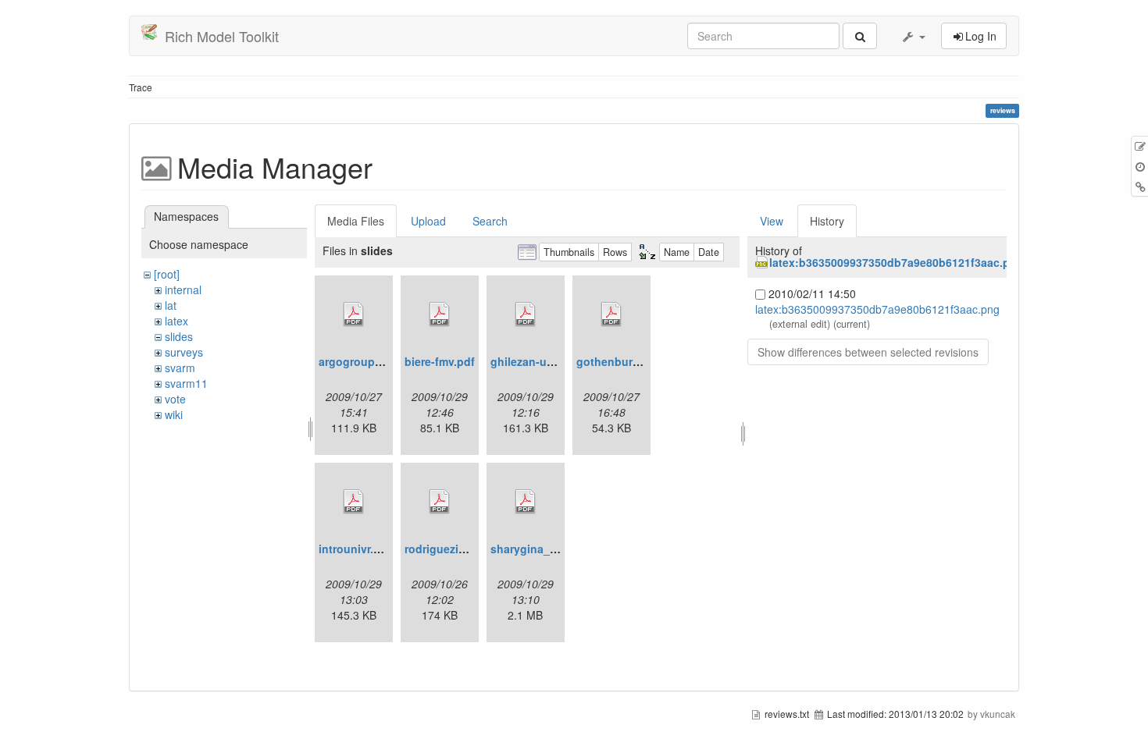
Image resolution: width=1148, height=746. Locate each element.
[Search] (860, 36)
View (771, 221)
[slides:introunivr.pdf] (354, 502)
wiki (174, 414)
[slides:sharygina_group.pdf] (525, 502)
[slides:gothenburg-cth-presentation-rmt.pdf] (611, 314)
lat (170, 305)
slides (179, 336)
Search (490, 221)
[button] (913, 35)
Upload (428, 221)
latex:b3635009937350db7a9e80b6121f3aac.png (896, 262)
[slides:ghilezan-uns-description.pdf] (525, 314)
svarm (180, 367)
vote (175, 399)
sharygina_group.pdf (546, 548)
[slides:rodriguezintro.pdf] (440, 502)
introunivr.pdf (355, 548)
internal (183, 289)
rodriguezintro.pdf (453, 548)
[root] (167, 274)
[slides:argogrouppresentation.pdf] (354, 314)
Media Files (355, 221)
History (827, 221)
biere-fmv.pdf (440, 361)
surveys (184, 352)
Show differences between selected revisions (868, 352)
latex (176, 321)
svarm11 (186, 383)
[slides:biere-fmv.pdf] (440, 314)
